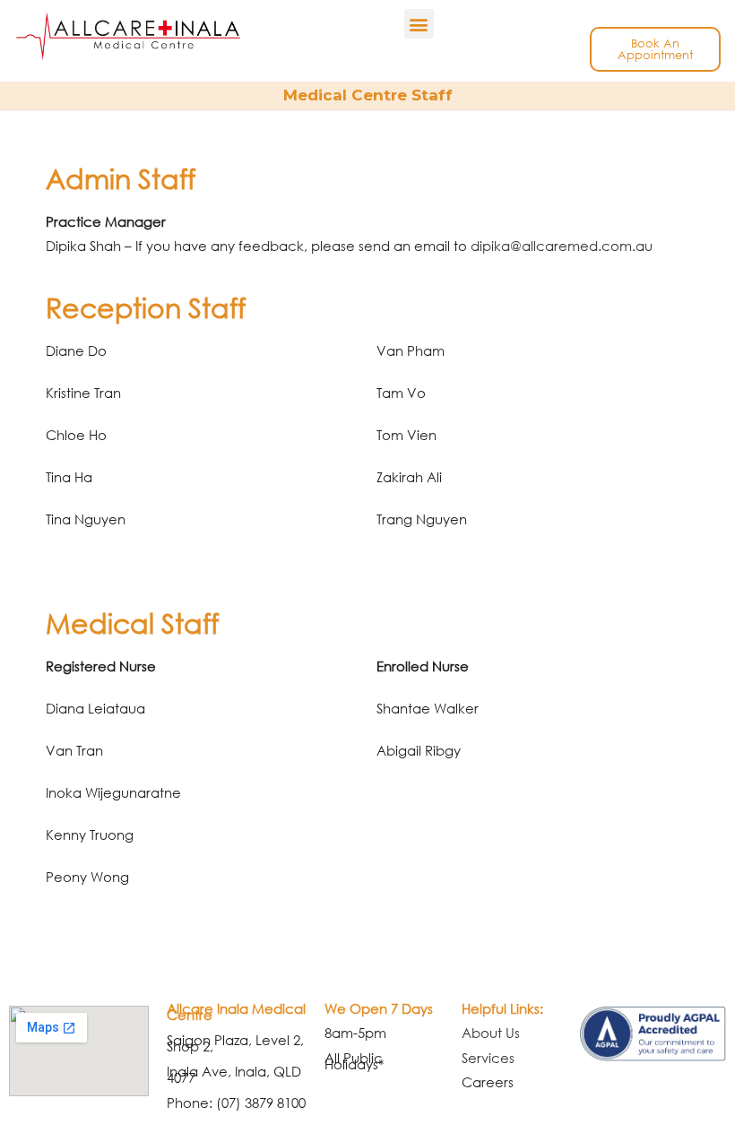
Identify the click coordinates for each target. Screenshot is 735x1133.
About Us (491, 1033)
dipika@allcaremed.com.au (562, 246)
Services (488, 1058)
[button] (419, 24)
